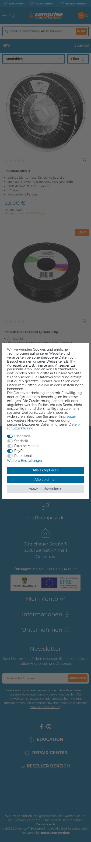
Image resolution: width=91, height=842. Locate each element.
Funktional (23, 456)
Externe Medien (26, 446)
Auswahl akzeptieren (45, 489)
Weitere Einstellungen (25, 461)
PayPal (19, 451)
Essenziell (22, 436)
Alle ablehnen (45, 479)
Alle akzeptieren (46, 470)
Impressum (68, 416)
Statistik (21, 441)
